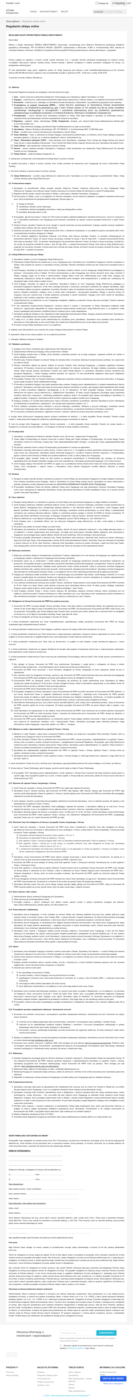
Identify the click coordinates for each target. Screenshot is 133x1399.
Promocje (10, 1372)
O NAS (33, 12)
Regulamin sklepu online (47, 1375)
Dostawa (40, 1372)
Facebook (9, 1354)
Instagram (14, 1354)
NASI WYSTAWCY (49, 12)
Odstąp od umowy (113, 1378)
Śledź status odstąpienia (113, 1383)
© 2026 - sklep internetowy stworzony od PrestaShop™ (66, 1395)
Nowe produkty (12, 1375)
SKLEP (64, 12)
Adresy (71, 1384)
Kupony (71, 1388)
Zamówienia (73, 1375)
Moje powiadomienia (76, 1391)
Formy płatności (43, 1379)
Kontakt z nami (13, 3)
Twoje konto (76, 1367)
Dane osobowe (74, 1372)
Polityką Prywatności (76, 1348)
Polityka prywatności (45, 1382)
